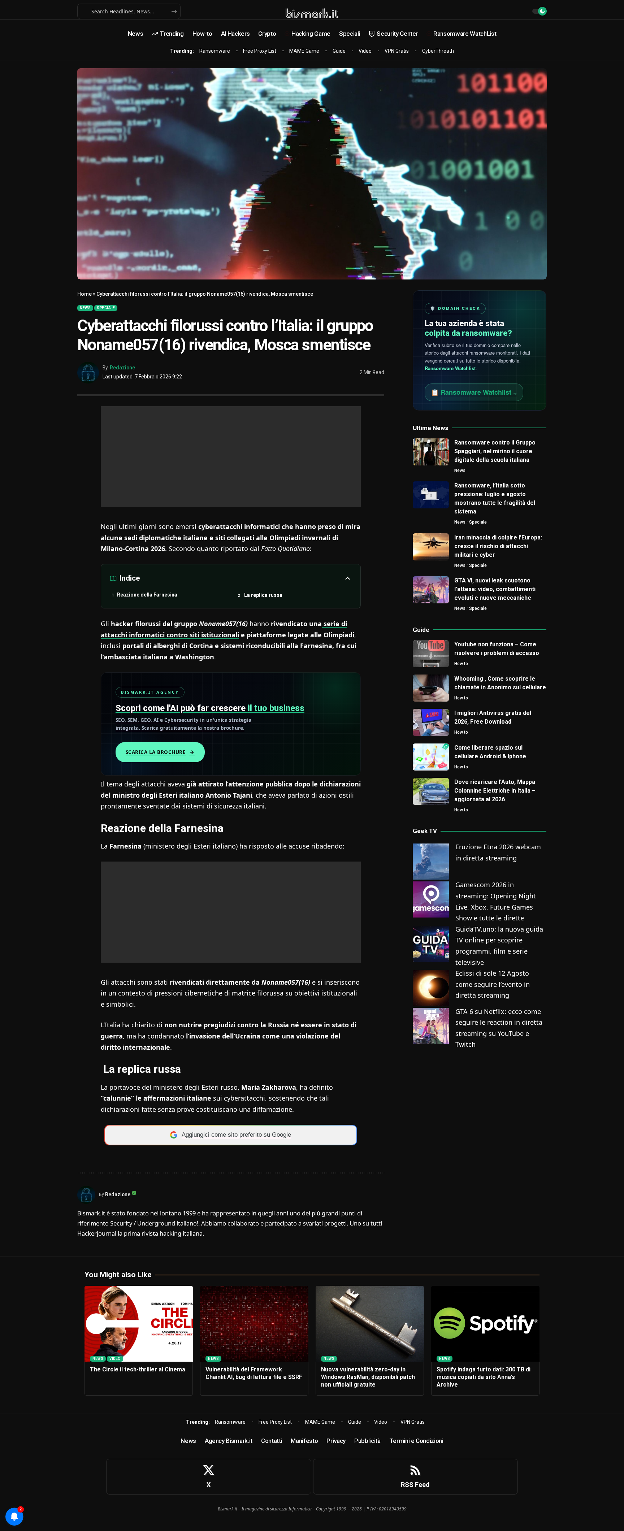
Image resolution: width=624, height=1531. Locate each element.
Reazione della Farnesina (147, 595)
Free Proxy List (259, 50)
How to (461, 663)
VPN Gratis (397, 50)
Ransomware (214, 50)
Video (365, 50)
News (85, 308)
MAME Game (304, 50)
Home (84, 294)
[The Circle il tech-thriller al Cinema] (138, 1324)
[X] (208, 1477)
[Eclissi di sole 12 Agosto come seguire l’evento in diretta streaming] (431, 987)
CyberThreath (438, 50)
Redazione (122, 367)
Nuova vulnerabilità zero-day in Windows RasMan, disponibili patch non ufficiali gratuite (368, 1377)
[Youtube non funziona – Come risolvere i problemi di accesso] (431, 653)
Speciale (106, 308)
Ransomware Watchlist (450, 368)
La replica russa (262, 595)
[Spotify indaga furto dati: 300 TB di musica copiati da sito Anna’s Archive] (485, 1324)
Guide (339, 50)
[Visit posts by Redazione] (88, 372)
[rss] (415, 1477)
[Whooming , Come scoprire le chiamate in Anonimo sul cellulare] (431, 688)
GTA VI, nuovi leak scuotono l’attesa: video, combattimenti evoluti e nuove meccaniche (495, 589)
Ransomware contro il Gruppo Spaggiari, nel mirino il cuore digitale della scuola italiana (495, 451)
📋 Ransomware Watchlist (474, 392)
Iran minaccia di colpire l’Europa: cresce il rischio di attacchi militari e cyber (498, 546)
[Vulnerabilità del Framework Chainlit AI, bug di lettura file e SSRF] (254, 1324)
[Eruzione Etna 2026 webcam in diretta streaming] (431, 860)
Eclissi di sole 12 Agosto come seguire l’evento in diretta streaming (492, 984)
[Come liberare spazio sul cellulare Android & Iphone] (431, 757)
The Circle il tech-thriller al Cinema (137, 1369)
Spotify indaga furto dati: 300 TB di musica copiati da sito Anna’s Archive (483, 1377)
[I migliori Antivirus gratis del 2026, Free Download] (431, 722)
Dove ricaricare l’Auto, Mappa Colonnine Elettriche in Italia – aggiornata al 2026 (495, 790)
